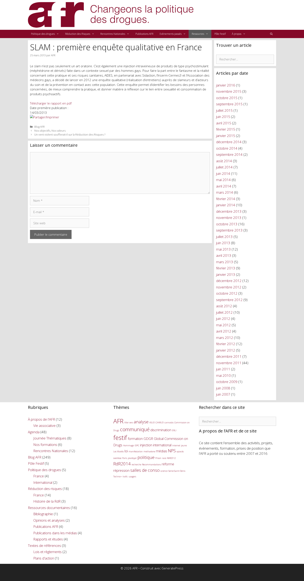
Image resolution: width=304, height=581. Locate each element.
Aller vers (128, 422)
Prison (158, 458)
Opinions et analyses (49, 520)
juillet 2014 (224, 167)
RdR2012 (171, 458)
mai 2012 (223, 325)
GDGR (148, 438)
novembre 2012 (228, 287)
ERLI (174, 430)
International (42, 482)
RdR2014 (122, 464)
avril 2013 (223, 255)
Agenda (33, 432)
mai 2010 (223, 375)
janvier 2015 (225, 135)
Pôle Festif (220, 34)
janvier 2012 (225, 350)
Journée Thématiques (49, 438)
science (164, 470)
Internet (176, 445)
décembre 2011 (229, 356)
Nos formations (45, 444)
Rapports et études (48, 539)
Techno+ (117, 476)
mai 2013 (223, 249)
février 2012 (225, 343)
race (164, 458)
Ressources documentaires (49, 507)
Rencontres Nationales (112, 34)
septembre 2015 (229, 104)
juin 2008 (223, 388)
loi (126, 451)
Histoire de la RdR (47, 501)
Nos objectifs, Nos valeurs (50, 130)
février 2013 (225, 268)
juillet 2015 (224, 110)
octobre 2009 (226, 381)
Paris (124, 458)
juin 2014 (223, 173)
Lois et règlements (47, 551)
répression (121, 470)
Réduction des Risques (77, 34)
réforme (168, 464)
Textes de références (44, 545)
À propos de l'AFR (41, 419)
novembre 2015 (228, 91)
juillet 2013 (224, 236)
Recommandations (151, 464)
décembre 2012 (229, 280)
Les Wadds (118, 451)
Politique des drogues (43, 34)
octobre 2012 (226, 293)
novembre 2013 (228, 217)
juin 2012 (223, 318)
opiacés (180, 451)
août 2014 (224, 160)
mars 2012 (224, 337)
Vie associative (44, 425)
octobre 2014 (226, 148)
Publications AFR (144, 34)
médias (161, 451)
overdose (117, 458)
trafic (125, 476)
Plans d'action (43, 558)
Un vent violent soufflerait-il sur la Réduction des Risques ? (69, 134)
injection (146, 445)
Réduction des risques (45, 488)
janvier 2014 (225, 205)
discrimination (160, 429)
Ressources (198, 34)
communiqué (135, 429)
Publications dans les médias (55, 533)
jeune (184, 445)
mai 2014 (223, 179)
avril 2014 (223, 186)
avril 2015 (223, 123)
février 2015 (225, 129)
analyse (141, 422)
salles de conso (145, 470)
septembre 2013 (229, 230)
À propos (236, 34)
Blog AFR (39, 126)
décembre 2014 (229, 141)
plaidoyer (132, 458)
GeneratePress (172, 568)
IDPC (137, 445)
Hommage (128, 445)
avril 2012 (223, 331)
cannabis (169, 422)
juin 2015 (223, 116)
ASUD (152, 422)
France (38, 476)
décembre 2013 (229, 211)
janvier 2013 (225, 274)
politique (146, 457)
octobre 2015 (226, 97)
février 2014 (225, 198)
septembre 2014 (229, 154)
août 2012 (224, 306)
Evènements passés (171, 34)
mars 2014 (224, 192)
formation (135, 438)
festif (120, 437)
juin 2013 (223, 242)
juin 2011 (223, 369)
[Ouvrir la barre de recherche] (271, 34)
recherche (136, 464)
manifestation (136, 451)
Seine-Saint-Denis (176, 470)
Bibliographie (43, 513)
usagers (132, 476)
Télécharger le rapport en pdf (51, 103)
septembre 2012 (229, 299)
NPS (172, 451)
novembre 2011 (228, 362)
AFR (118, 421)
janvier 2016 (225, 85)
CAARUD (160, 422)
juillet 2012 (224, 312)
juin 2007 (223, 394)
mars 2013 (224, 261)
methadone (149, 451)
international (162, 445)
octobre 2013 (226, 224)
